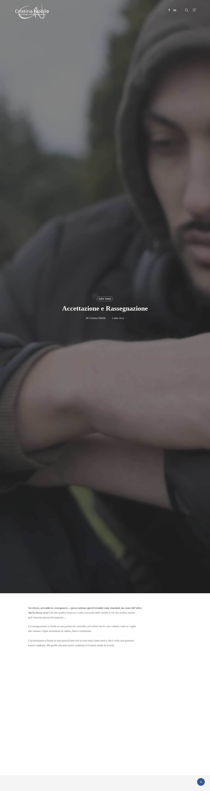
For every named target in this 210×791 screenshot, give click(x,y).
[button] (194, 10)
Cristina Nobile (97, 318)
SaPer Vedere (105, 299)
